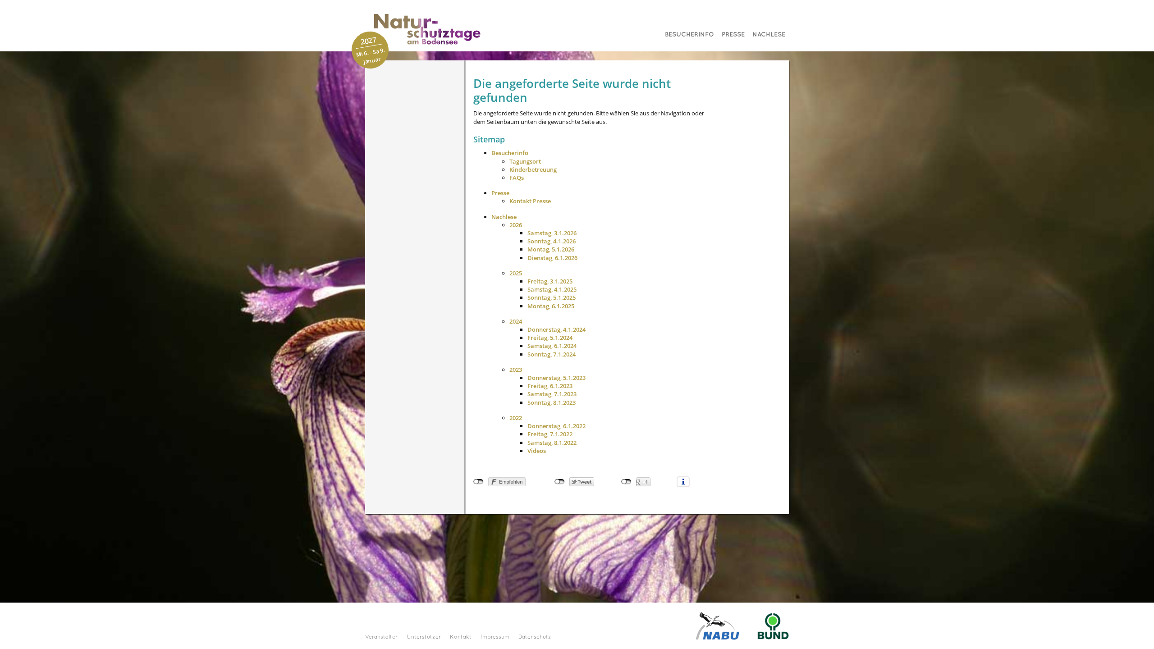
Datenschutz (534, 637)
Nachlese (768, 34)
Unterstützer (424, 637)
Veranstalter (381, 637)
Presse (733, 34)
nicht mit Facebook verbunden (478, 481)
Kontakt (461, 637)
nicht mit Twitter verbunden (559, 481)
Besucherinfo (689, 34)
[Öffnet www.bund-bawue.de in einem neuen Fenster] (773, 625)
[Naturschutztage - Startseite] (418, 29)
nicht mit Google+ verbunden (626, 481)
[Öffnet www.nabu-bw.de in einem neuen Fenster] (717, 625)
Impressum (495, 637)
